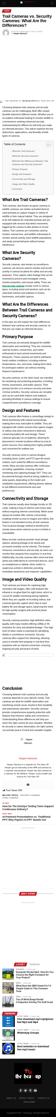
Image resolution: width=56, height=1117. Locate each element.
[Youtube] (35, 1090)
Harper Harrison (20, 34)
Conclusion (17, 189)
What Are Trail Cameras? (23, 151)
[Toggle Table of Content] (47, 144)
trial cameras (11, 798)
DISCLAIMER (29, 1102)
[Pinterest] (30, 1090)
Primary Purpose (19, 169)
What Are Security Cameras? (25, 156)
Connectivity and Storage (23, 179)
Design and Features (21, 174)
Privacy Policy (27, 1098)
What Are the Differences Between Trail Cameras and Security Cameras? (30, 162)
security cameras (30, 795)
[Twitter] (25, 1090)
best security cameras (13, 286)
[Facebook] (21, 1090)
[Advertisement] (28, 68)
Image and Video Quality (23, 184)
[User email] (28, 784)
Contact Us (43, 1098)
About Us (11, 1098)
